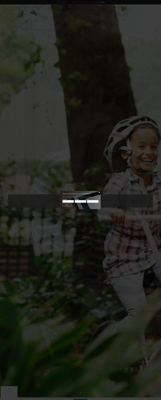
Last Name (77, 199)
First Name (64, 199)
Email (88, 199)
